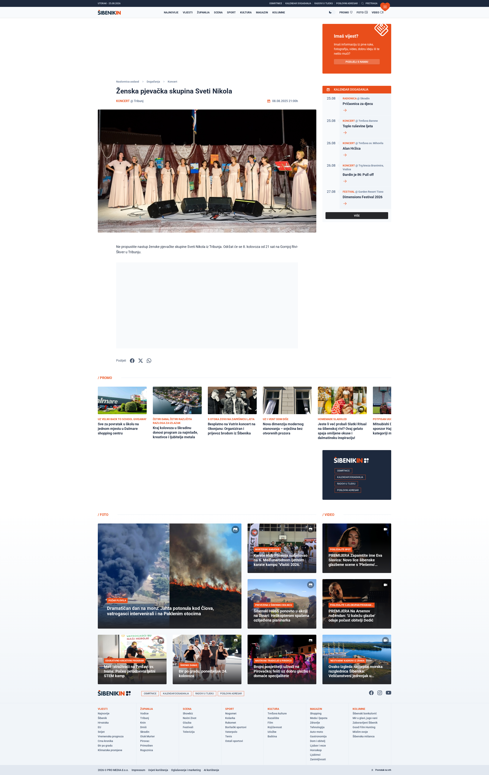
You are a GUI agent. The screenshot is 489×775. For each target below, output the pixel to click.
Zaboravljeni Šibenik (365, 722)
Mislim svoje (360, 731)
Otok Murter (147, 736)
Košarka (230, 718)
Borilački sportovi (235, 727)
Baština (272, 736)
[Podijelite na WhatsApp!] (149, 360)
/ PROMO (105, 378)
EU (99, 727)
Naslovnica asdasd (127, 81)
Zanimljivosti (318, 759)
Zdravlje (315, 722)
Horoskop (316, 750)
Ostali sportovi (234, 741)
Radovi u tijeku (346, 483)
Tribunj (144, 718)
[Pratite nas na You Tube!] (388, 692)
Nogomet (230, 713)
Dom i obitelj (317, 741)
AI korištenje (211, 770)
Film (270, 722)
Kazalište (273, 718)
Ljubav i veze (318, 745)
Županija (203, 12)
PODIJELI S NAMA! (357, 61)
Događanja (153, 81)
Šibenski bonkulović (365, 713)
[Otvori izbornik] (385, 7)
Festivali (188, 727)
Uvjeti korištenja (158, 770)
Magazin (262, 12)
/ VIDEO (328, 515)
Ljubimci (315, 754)
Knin (143, 722)
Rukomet (230, 722)
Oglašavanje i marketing (186, 770)
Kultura (246, 12)
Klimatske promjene (110, 750)
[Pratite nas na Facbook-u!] (371, 693)
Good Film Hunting (364, 727)
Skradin (144, 731)
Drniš (143, 727)
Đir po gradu (105, 745)
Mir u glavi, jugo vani (365, 718)
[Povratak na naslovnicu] (109, 12)
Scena (218, 12)
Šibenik (102, 718)
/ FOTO (103, 515)
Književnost (275, 727)
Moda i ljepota (318, 718)
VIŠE (357, 215)
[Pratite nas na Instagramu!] (379, 693)
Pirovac (144, 741)
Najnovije (171, 12)
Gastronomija (318, 736)
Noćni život (189, 718)
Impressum (138, 770)
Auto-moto (316, 731)
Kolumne (278, 12)
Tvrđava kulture (277, 713)
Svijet (101, 731)
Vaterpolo (231, 731)
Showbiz (188, 713)
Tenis (228, 736)
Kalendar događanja (350, 477)
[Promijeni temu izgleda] (332, 12)
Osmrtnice (343, 470)
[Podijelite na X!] (140, 360)
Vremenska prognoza (111, 736)
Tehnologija (317, 727)
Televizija (189, 731)
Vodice (144, 713)
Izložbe (272, 731)
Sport (231, 12)
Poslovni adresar (348, 490)
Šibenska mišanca (364, 736)
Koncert (172, 81)
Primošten (146, 745)
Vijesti (188, 12)
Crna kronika (105, 741)
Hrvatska (103, 722)
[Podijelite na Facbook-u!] (132, 360)
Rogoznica (146, 750)
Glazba (187, 722)
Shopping (315, 713)
